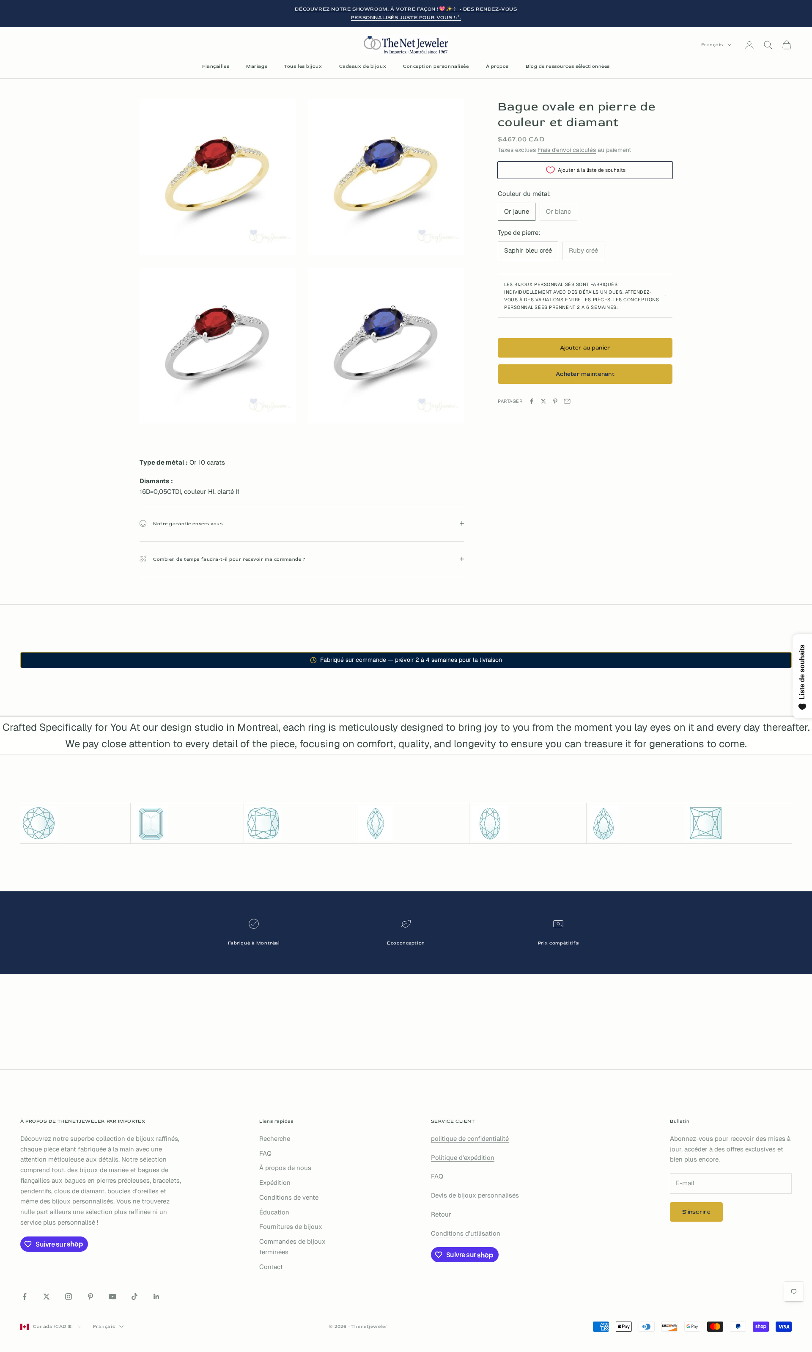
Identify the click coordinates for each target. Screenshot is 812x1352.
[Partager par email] (567, 401)
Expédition (275, 1183)
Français (712, 44)
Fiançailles (215, 66)
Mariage (256, 66)
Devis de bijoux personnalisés (475, 1195)
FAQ (265, 1153)
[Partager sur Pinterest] (555, 401)
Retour (441, 1214)
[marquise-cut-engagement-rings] (412, 823)
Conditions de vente (288, 1197)
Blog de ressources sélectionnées (568, 66)
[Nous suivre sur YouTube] (112, 1296)
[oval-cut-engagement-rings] (528, 823)
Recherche (274, 1138)
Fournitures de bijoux (290, 1227)
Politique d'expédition (462, 1158)
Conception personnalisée (436, 66)
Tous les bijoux (303, 66)
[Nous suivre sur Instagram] (68, 1296)
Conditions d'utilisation (465, 1233)
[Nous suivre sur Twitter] (46, 1296)
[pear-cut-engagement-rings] (636, 823)
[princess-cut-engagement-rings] (739, 823)
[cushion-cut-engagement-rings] (300, 823)
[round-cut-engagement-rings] (74, 823)
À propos (497, 66)
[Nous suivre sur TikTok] (134, 1296)
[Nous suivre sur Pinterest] (90, 1296)
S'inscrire (696, 1211)
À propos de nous (285, 1168)
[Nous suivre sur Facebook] (24, 1296)
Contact (271, 1267)
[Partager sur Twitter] (543, 401)
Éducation (274, 1212)
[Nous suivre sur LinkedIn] (156, 1296)
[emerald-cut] (187, 823)
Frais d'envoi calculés (567, 149)
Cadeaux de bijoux (363, 66)
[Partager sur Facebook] (531, 401)
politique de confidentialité (470, 1138)
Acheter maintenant (585, 373)
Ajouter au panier (585, 347)
